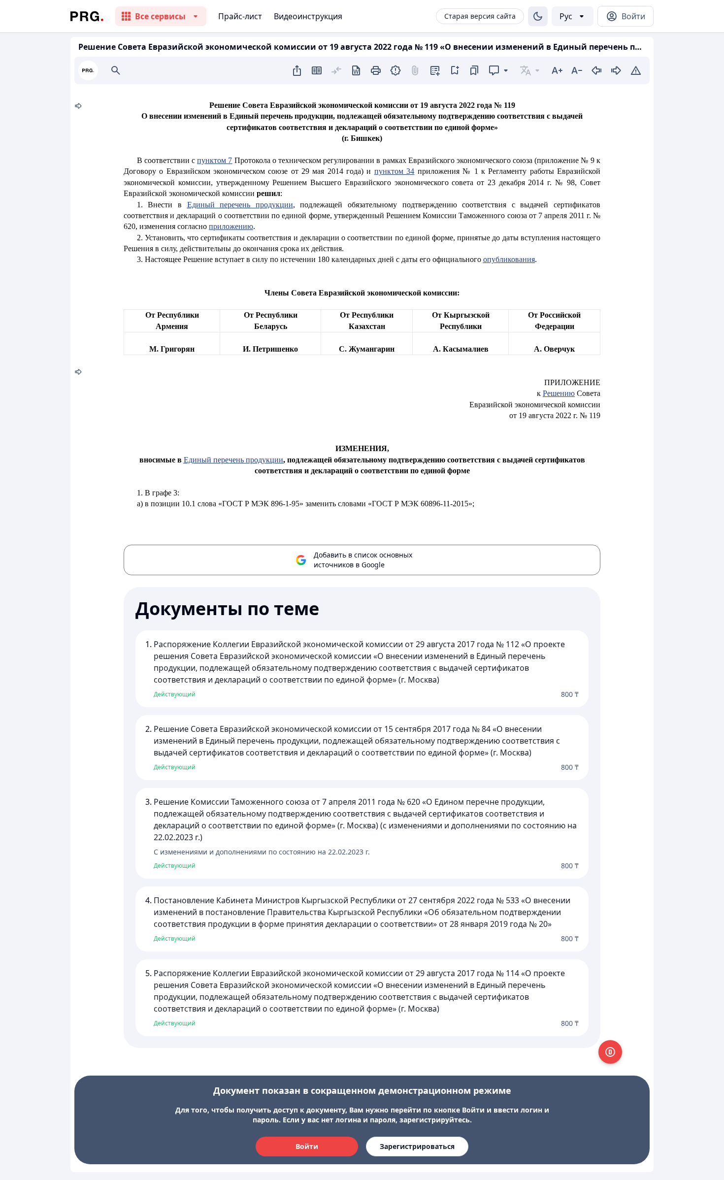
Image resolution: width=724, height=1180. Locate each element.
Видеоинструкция (308, 16)
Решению (559, 393)
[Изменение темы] (538, 16)
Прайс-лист (240, 16)
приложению (231, 226)
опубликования (509, 259)
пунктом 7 (214, 160)
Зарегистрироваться (417, 1146)
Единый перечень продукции (240, 204)
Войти (307, 1146)
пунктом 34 (394, 171)
